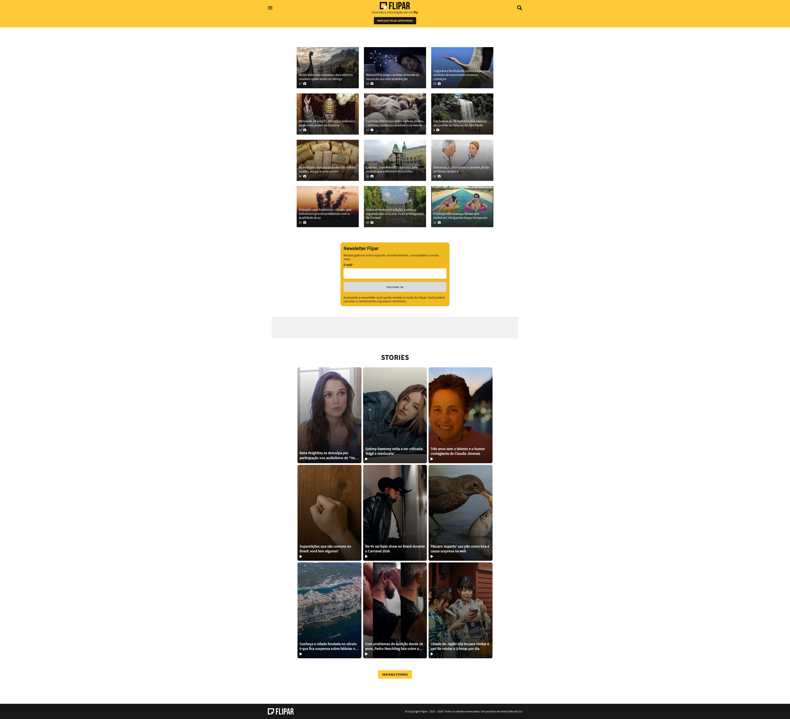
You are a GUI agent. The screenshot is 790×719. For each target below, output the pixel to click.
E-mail (349, 265)
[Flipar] (281, 711)
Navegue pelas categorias (395, 20)
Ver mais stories (395, 674)
